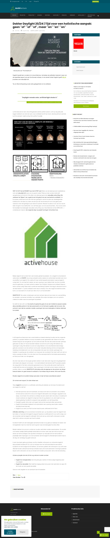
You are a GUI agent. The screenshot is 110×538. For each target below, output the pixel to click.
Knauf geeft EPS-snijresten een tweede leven (85, 151)
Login (30, 1)
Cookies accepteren (10, 532)
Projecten (22, 15)
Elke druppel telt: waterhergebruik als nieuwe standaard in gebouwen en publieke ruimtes (85, 164)
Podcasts (64, 15)
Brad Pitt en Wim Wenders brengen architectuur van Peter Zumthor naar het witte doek (86, 120)
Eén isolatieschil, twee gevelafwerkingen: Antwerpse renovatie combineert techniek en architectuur (86, 144)
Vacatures (56, 15)
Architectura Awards (91, 16)
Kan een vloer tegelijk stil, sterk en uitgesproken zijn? (83, 131)
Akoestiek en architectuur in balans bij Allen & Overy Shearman (85, 170)
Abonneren (86, 106)
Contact (75, 523)
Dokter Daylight (79, 70)
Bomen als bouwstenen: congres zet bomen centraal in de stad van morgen (85, 157)
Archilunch (81, 15)
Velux (19, 475)
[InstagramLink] (38, 1)
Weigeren (22, 532)
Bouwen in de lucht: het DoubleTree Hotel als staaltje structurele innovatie (85, 176)
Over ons (75, 517)
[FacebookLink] (34, 1)
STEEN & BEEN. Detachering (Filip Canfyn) (85, 126)
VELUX (64, 77)
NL (22, 1)
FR (26, 1)
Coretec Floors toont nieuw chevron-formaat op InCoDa (84, 137)
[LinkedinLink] (36, 1)
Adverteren (95, 1)
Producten (31, 15)
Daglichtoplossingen (80, 67)
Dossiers (39, 15)
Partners (47, 15)
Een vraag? (105, 535)
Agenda (75, 514)
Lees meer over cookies (11, 527)
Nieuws (14, 15)
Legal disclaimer (32, 531)
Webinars (72, 15)
